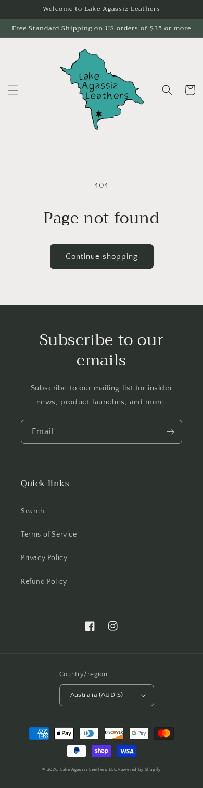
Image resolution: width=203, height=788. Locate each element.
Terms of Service (49, 534)
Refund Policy (44, 582)
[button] (13, 90)
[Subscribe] (170, 432)
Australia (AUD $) (96, 694)
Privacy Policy (44, 558)
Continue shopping (102, 256)
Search (33, 511)
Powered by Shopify (139, 769)
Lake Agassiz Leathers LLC (88, 769)
